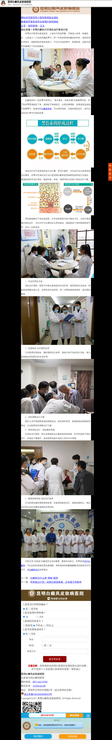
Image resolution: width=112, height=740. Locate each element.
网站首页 (25, 17)
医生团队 (53, 17)
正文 (42, 26)
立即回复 (73, 736)
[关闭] (88, 716)
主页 (23, 26)
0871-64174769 (40, 682)
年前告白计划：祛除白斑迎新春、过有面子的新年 (56, 582)
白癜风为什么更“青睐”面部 (44, 578)
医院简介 (35, 17)
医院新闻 (44, 17)
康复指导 (35, 21)
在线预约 (44, 21)
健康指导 (25, 21)
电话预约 (38, 736)
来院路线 (53, 21)
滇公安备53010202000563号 (38, 694)
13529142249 (39, 686)
